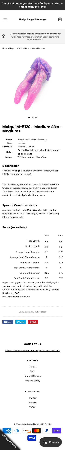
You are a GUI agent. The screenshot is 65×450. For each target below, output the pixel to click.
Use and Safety (32, 380)
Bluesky (32, 402)
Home (5, 48)
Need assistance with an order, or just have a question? (32, 350)
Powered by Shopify (42, 424)
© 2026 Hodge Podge (23, 424)
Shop (32, 371)
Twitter (32, 398)
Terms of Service (32, 376)
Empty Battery (44, 170)
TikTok (32, 407)
